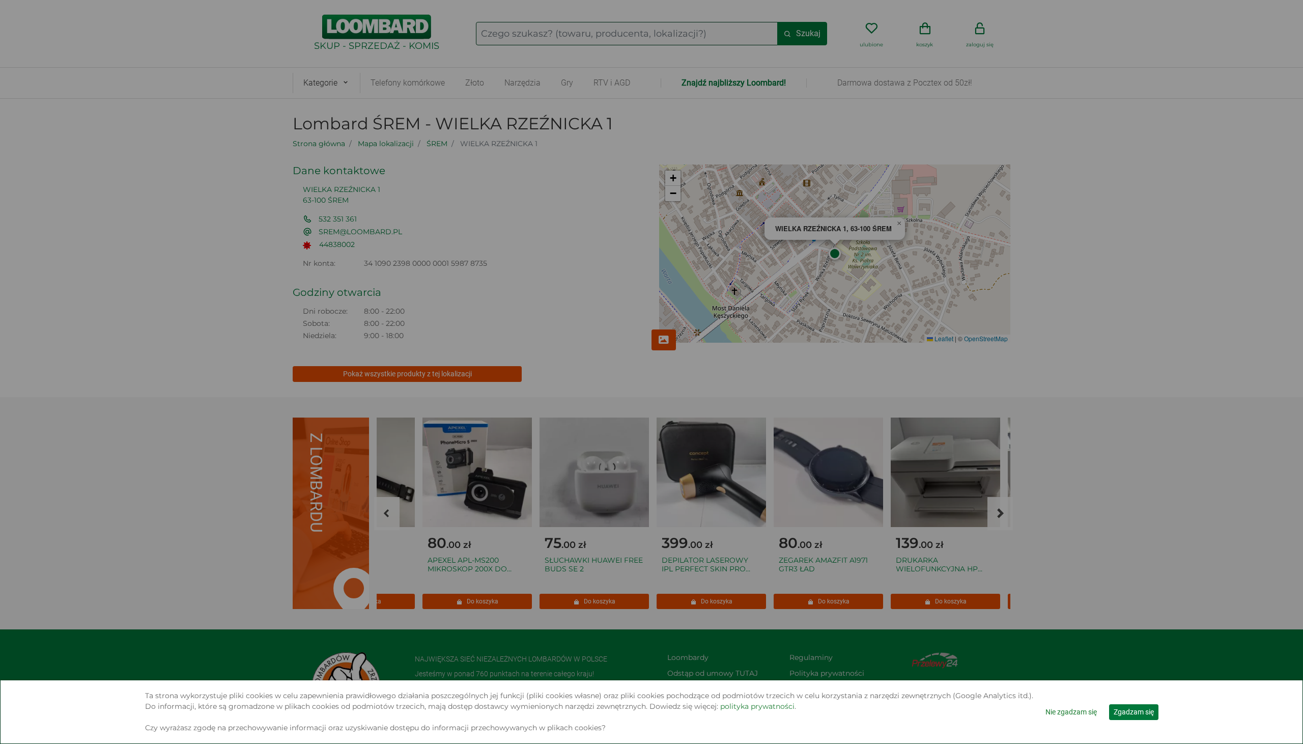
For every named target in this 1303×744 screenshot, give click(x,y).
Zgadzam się (1134, 712)
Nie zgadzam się (1071, 712)
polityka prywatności (757, 706)
